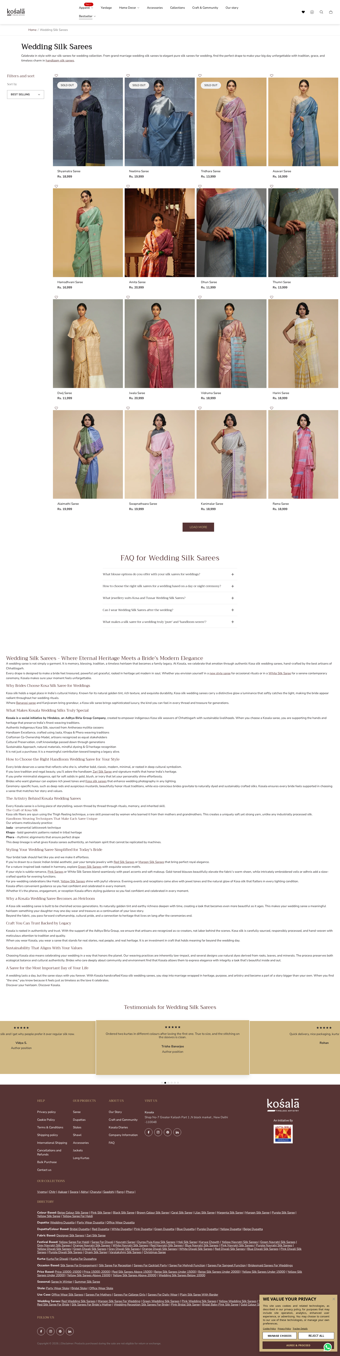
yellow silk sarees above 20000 (134, 1275)
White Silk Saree (279, 673)
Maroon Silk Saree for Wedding (119, 1301)
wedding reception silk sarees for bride (141, 1304)
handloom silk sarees (60, 60)
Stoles (77, 1127)
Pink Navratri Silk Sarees (237, 1245)
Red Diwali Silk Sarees (230, 1249)
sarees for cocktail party (150, 1265)
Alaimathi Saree (68, 504)
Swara (74, 1192)
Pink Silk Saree (101, 1213)
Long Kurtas (81, 1158)
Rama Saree (281, 504)
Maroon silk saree (257, 1213)
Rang (120, 1192)
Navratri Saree (125, 1242)
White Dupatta (121, 1229)
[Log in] (312, 12)
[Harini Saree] (303, 343)
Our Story (115, 1112)
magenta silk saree (230, 1213)
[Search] (303, 12)
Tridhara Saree (210, 171)
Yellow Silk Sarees (73, 881)
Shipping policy (47, 1135)
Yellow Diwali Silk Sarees (54, 1249)
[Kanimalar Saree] (232, 454)
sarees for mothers (98, 1295)
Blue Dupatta (186, 1229)
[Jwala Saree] (160, 343)
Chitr (52, 1192)
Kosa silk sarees (96, 781)
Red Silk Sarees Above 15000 (132, 1272)
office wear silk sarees (67, 1295)
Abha (84, 1192)
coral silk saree (181, 1213)
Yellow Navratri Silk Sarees (240, 1242)
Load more (198, 527)
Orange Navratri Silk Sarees (91, 1245)
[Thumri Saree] (303, 232)
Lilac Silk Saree (204, 1213)
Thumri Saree (282, 282)
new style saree (220, 673)
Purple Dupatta (207, 1229)
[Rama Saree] (303, 454)
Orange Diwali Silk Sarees (159, 1249)
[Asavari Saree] (303, 122)
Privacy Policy (284, 1328)
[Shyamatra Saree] (88, 122)
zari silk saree (96, 1235)
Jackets (78, 1150)
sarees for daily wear (163, 1295)
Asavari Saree (282, 171)
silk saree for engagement (78, 1265)
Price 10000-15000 (68, 1272)
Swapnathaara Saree (143, 504)
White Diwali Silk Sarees (195, 1249)
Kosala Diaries (118, 1127)
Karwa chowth (209, 1242)
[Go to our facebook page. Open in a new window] (148, 1132)
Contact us (44, 1170)
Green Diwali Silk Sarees (89, 1249)
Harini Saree (281, 393)
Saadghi (108, 1192)
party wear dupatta (90, 1222)
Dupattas (79, 1120)
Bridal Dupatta (80, 1229)
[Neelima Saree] (160, 122)
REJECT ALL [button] (316, 1335)
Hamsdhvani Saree (70, 282)
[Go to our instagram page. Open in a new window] (158, 1132)
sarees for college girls (129, 1295)
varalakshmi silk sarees (125, 1252)
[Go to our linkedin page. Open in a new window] (177, 1132)
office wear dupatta (120, 1222)
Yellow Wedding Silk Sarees (237, 1301)
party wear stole (57, 1288)
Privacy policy (46, 1112)
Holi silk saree (187, 1242)
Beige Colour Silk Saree (72, 1213)
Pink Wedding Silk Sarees (199, 1301)
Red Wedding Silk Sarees (78, 1301)
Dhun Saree (209, 282)
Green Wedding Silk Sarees (161, 1301)
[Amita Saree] (160, 232)
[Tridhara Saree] (232, 122)
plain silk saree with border (199, 1295)
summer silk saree (87, 1282)
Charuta (95, 1192)
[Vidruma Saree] (232, 343)
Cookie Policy (269, 1328)
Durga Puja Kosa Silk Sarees (156, 1242)
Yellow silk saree (48, 1216)
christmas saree (155, 1252)
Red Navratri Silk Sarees (166, 1245)
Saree (77, 1112)
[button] (334, 1299)
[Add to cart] (330, 86)
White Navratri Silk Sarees (130, 1245)
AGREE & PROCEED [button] (298, 1345)
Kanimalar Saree (212, 504)
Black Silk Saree (123, 1213)
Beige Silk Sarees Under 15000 (175, 1272)
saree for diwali (102, 1242)
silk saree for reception (115, 1265)
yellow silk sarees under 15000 (263, 1272)
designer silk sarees (70, 1235)
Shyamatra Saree (68, 171)
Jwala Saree (137, 393)
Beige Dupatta (253, 1229)
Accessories (81, 1143)
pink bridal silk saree (185, 1304)
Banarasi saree (26, 703)
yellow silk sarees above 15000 (88, 1275)
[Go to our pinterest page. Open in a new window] (168, 1132)
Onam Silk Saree (96, 1252)
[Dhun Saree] (232, 232)
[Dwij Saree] (88, 343)
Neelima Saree (139, 171)
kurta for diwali (57, 1259)
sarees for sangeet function (227, 1265)
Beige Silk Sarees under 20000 (219, 1272)
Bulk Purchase (47, 1162)
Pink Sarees (55, 872)
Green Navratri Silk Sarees (277, 1242)
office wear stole (101, 1288)
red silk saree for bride (53, 1304)
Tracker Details (300, 1328)
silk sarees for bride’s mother (92, 1304)
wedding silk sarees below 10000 (181, 1275)
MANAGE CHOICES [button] (279, 1335)
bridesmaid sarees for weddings (270, 1265)
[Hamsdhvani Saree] (88, 232)
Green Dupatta (164, 1229)
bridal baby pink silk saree (220, 1304)
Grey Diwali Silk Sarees (124, 1249)
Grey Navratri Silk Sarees (54, 1245)
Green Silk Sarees (89, 867)
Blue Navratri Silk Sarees (201, 1245)
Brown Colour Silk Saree (153, 1213)
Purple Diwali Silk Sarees (65, 1252)
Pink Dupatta (143, 1229)
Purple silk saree (283, 1213)
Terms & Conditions (50, 1127)
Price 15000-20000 (97, 1272)
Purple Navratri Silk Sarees (274, 1245)
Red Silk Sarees (124, 862)
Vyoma (42, 1192)
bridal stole (79, 1288)
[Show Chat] (328, 1347)
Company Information (123, 1135)
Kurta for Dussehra (83, 1259)
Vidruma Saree (211, 393)
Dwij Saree (64, 393)
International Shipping (52, 1143)
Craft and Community (123, 1120)
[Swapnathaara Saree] (160, 454)
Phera (130, 1192)
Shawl (77, 1135)
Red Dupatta (100, 1229)
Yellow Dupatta (230, 1229)
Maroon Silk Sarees (151, 862)
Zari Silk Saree (102, 772)
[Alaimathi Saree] (88, 454)
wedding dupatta (62, 1222)
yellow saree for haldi (78, 1216)
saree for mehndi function (187, 1265)
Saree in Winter (61, 1282)
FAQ (112, 1143)
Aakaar (62, 1192)
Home (32, 30)
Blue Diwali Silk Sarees (262, 1249)
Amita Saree (137, 282)
